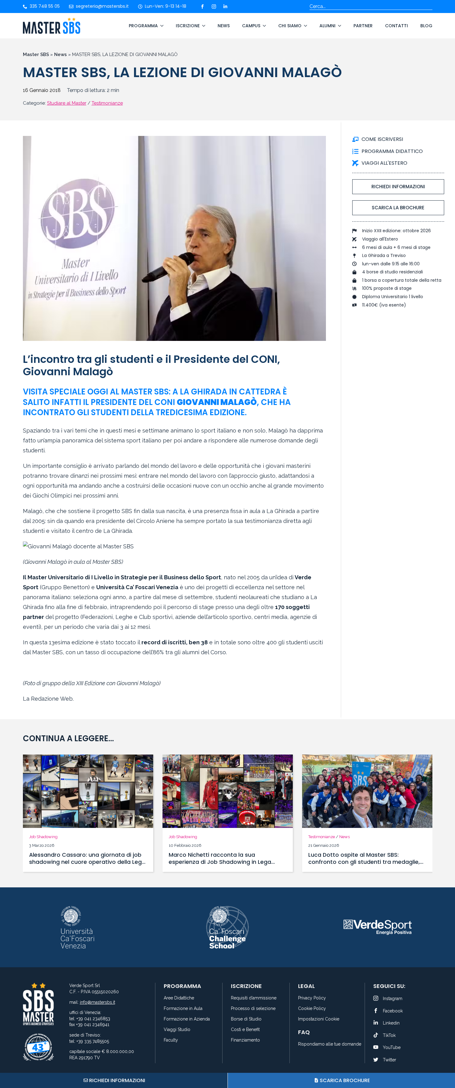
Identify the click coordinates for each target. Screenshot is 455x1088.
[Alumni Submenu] (338, 25)
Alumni (327, 26)
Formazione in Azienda (187, 1019)
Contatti (396, 26)
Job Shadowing (43, 836)
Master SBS (36, 54)
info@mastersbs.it (97, 1002)
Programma (143, 26)
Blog (426, 26)
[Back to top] (442, 1060)
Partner (363, 26)
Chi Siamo (289, 26)
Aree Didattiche (179, 998)
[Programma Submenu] (160, 25)
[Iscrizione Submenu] (202, 25)
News (224, 26)
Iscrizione (188, 26)
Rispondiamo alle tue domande (327, 1044)
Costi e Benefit (245, 1029)
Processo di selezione (253, 1008)
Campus (251, 26)
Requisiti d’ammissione (253, 998)
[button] (30, 814)
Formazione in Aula (183, 1008)
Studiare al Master (66, 103)
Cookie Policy (312, 1008)
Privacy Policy (312, 998)
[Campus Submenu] (263, 25)
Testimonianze (107, 103)
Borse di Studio (246, 1019)
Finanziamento (245, 1040)
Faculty (171, 1040)
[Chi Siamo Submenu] (304, 25)
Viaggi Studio (177, 1029)
